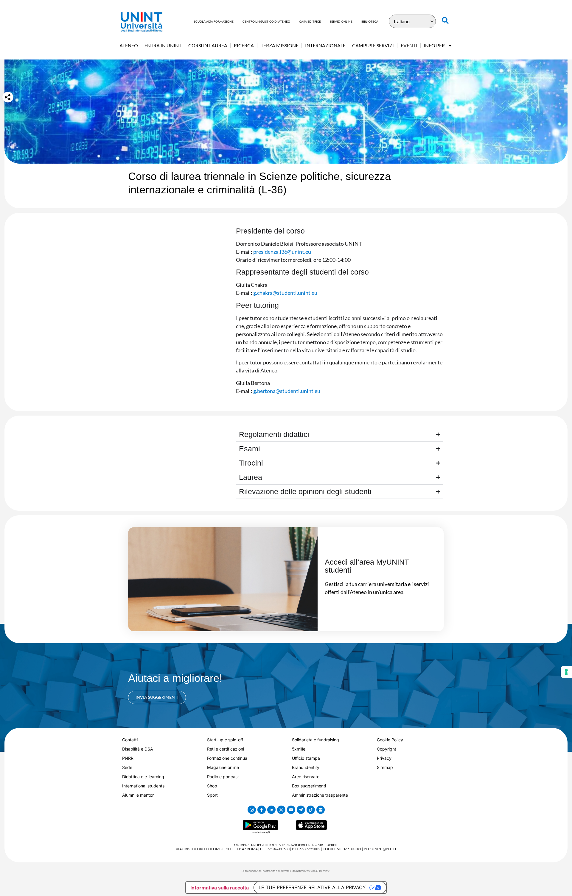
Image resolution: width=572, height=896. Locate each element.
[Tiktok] (311, 810)
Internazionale (325, 45)
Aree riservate (305, 776)
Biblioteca (369, 21)
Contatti (130, 739)
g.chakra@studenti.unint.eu (284, 292)
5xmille (298, 748)
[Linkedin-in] (271, 810)
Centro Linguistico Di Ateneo (266, 21)
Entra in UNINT (162, 45)
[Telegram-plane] (301, 810)
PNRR (127, 758)
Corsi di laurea (207, 45)
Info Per (434, 45)
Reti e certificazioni (225, 748)
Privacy (384, 758)
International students (143, 785)
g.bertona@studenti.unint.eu (286, 391)
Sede (127, 767)
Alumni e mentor (138, 795)
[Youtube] (291, 810)
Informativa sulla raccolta (219, 888)
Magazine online (223, 767)
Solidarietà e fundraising (315, 739)
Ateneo (128, 45)
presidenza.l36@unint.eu (282, 251)
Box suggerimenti (309, 785)
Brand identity (305, 767)
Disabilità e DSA (137, 748)
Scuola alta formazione (214, 21)
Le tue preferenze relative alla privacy (312, 887)
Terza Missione (280, 45)
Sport (212, 795)
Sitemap (385, 767)
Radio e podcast (223, 776)
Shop (212, 785)
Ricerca (244, 45)
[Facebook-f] (261, 810)
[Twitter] (281, 810)
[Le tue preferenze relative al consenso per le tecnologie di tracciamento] (566, 672)
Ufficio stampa (306, 758)
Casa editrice (310, 21)
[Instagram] (252, 810)
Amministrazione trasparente (320, 795)
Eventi (409, 45)
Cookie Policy (390, 739)
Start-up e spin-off (225, 739)
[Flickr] (320, 810)
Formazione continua (227, 758)
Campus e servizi (373, 45)
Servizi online (341, 21)
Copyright (386, 748)
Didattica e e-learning (143, 776)
